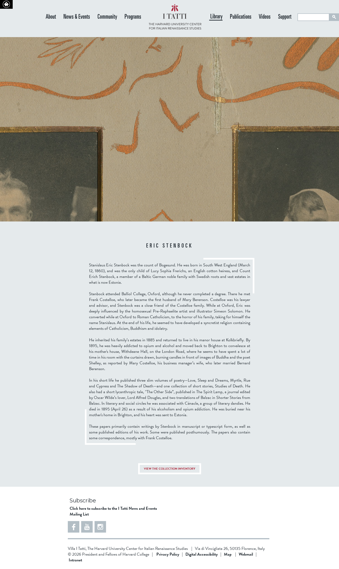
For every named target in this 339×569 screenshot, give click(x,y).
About (51, 17)
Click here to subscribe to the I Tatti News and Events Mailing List (113, 511)
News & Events (76, 17)
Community (107, 17)
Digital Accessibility (201, 554)
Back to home (6, 4)
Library (216, 17)
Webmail (246, 554)
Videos (265, 17)
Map (228, 554)
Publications (240, 17)
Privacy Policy (167, 554)
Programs (133, 17)
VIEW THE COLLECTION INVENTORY (169, 468)
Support (284, 17)
